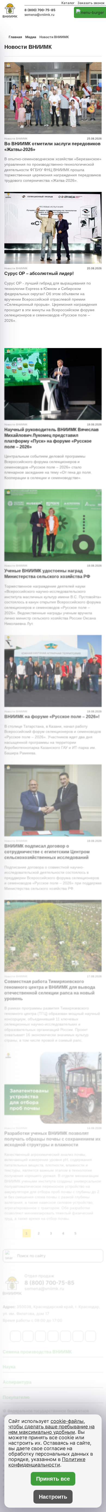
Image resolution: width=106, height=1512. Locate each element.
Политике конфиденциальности (46, 1462)
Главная (15, 37)
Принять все (53, 1478)
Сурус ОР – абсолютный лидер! (39, 273)
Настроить (53, 1497)
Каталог (68, 3)
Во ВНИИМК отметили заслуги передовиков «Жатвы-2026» (52, 146)
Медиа (30, 37)
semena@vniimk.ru (39, 14)
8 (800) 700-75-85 (39, 10)
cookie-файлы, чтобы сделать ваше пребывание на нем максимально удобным (51, 1426)
